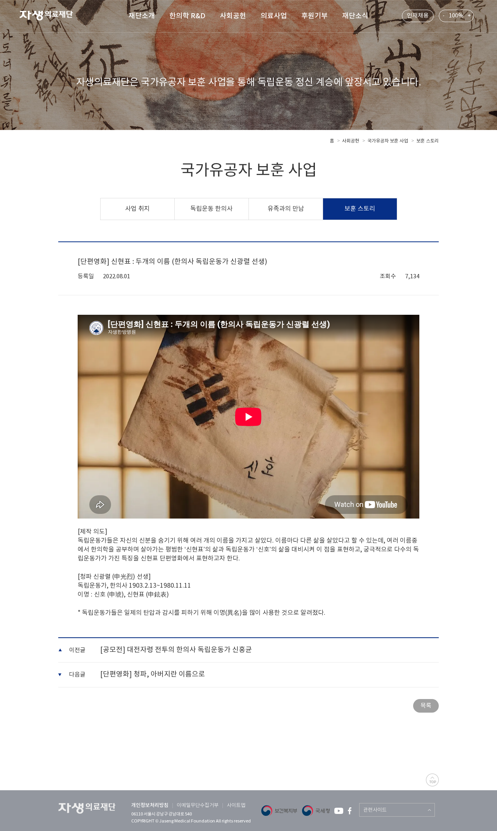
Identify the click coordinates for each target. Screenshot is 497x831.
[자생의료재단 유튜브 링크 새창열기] (338, 811)
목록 (426, 706)
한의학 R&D (187, 16)
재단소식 (355, 16)
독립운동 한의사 (211, 208)
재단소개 (142, 16)
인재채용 (418, 15)
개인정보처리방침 (150, 805)
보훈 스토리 (427, 141)
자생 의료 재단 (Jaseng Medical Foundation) (51, 17)
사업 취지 (137, 208)
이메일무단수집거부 (198, 805)
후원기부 (314, 16)
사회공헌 (233, 16)
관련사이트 (375, 810)
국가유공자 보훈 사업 (387, 141)
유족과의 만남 (286, 208)
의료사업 (274, 16)
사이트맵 (236, 805)
